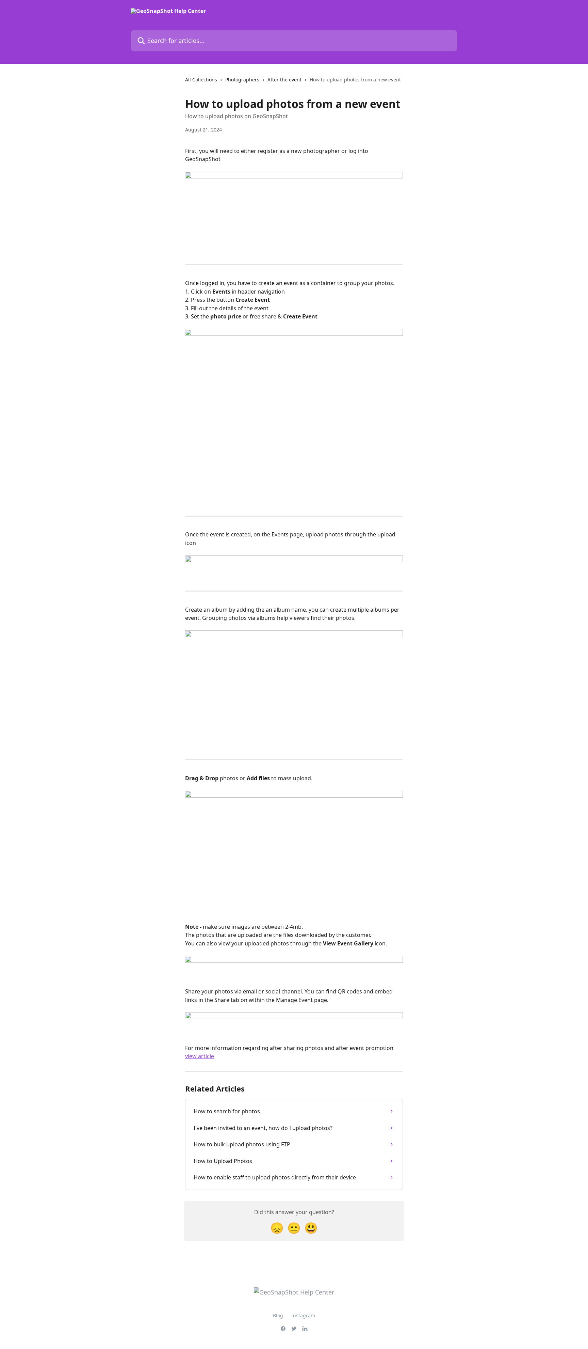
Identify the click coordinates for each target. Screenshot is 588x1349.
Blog (278, 1315)
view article (199, 1056)
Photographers (242, 79)
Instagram (303, 1315)
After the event (284, 79)
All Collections (201, 79)
